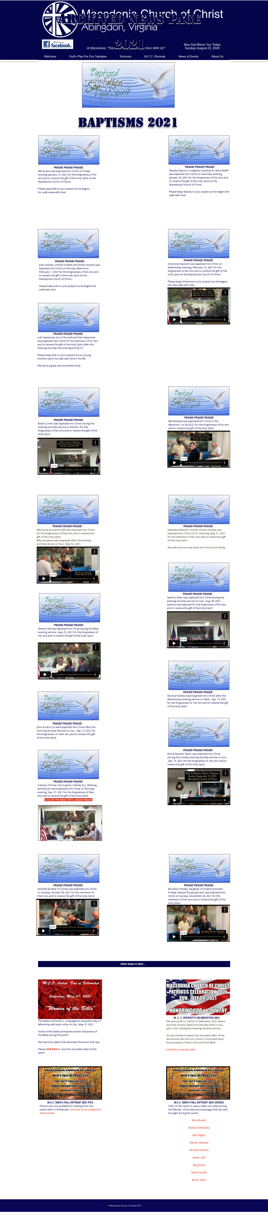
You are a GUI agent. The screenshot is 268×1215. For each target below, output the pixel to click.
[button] (125, 56)
